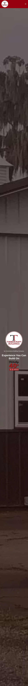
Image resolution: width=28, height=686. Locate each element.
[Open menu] (26, 4)
